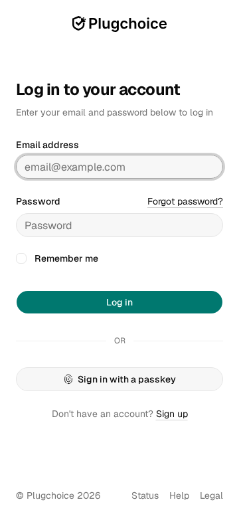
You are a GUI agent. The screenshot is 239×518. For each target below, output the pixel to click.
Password (38, 201)
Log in (119, 302)
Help (179, 495)
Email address (47, 144)
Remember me (66, 258)
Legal (211, 495)
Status (145, 495)
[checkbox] (21, 258)
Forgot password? (185, 201)
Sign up (172, 414)
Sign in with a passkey (127, 379)
